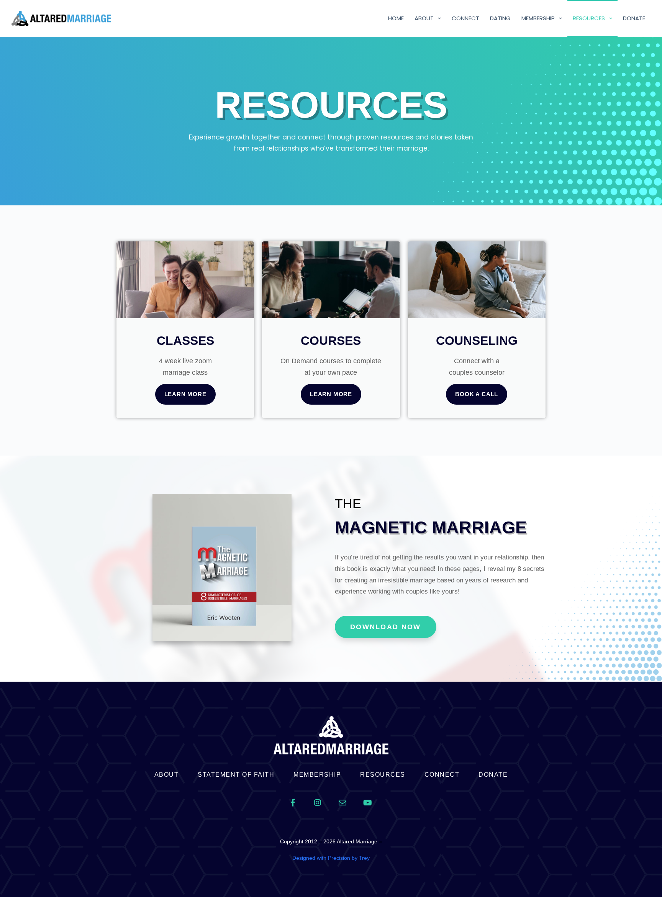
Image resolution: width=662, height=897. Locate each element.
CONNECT (465, 18)
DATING (500, 18)
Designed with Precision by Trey (331, 858)
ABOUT (424, 18)
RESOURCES (589, 18)
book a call (476, 394)
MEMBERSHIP (538, 18)
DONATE (634, 18)
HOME (396, 18)
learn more (185, 394)
